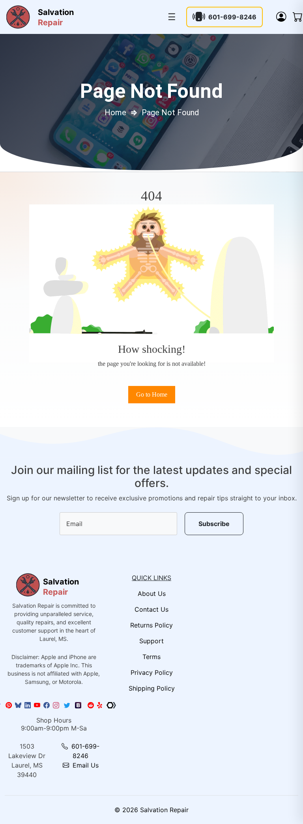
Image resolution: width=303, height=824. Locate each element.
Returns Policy (151, 625)
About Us (152, 593)
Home (115, 112)
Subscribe (214, 524)
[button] (281, 16)
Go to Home (151, 394)
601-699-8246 (232, 17)
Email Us (85, 765)
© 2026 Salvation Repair (151, 810)
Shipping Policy (152, 688)
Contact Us (151, 609)
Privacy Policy (152, 672)
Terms (151, 657)
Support (151, 641)
